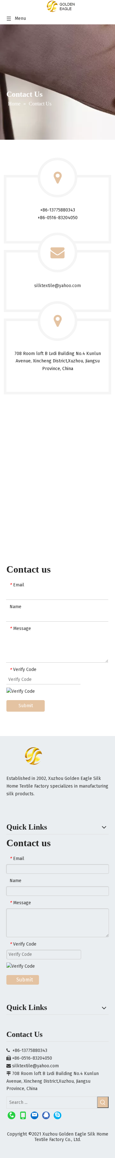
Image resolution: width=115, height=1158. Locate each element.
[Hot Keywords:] (103, 1102)
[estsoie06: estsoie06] (57, 1115)
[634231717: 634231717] (46, 1115)
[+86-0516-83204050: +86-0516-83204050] (11, 1115)
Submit (26, 705)
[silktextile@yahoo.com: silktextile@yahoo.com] (34, 1115)
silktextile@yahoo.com (57, 285)
